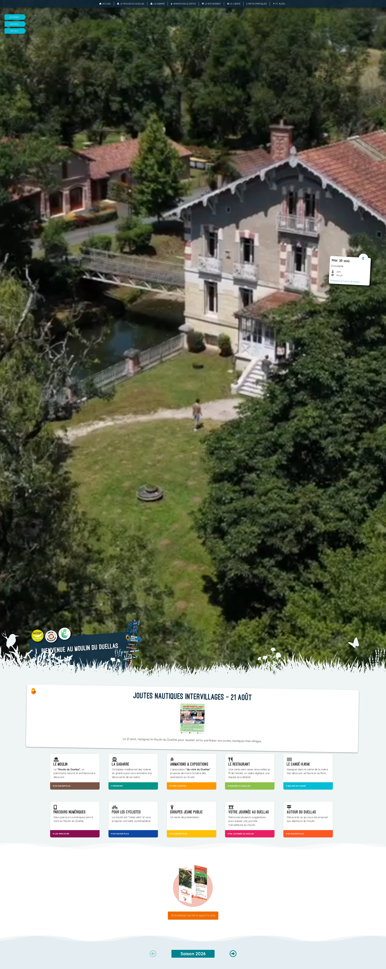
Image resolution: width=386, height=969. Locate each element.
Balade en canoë (296, 786)
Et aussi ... (281, 3)
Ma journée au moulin (241, 833)
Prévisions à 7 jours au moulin (345, 281)
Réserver (117, 786)
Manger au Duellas (240, 786)
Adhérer (14, 17)
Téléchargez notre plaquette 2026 (193, 915)
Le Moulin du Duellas (132, 3)
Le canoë (235, 3)
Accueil (106, 3)
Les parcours (61, 833)
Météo (14, 31)
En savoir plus (62, 786)
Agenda (14, 24)
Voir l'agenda (178, 786)
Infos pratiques (257, 3)
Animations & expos (184, 3)
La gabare (159, 3)
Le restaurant (213, 3)
